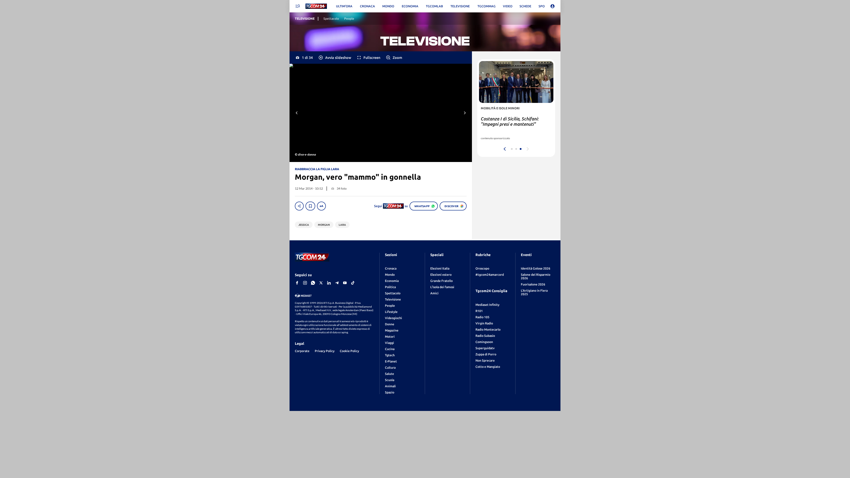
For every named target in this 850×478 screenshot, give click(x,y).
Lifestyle (391, 312)
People (390, 305)
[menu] (297, 6)
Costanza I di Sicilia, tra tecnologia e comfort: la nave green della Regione (515, 124)
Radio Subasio (485, 335)
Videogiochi (393, 318)
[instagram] (305, 283)
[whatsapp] (313, 283)
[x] (321, 283)
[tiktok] (353, 283)
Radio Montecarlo (487, 329)
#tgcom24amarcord (489, 274)
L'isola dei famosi (442, 287)
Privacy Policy (324, 351)
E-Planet (391, 361)
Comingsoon (484, 342)
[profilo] (552, 6)
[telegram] (337, 283)
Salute (389, 374)
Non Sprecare (485, 360)
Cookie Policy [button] (349, 351)
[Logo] (316, 6)
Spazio (389, 392)
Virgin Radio (484, 323)
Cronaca (390, 268)
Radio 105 (482, 317)
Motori (390, 336)
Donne (389, 324)
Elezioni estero (441, 274)
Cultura (390, 367)
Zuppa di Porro (485, 354)
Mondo (390, 274)
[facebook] (297, 283)
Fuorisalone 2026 (533, 284)
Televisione (393, 299)
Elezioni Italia (439, 268)
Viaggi (389, 343)
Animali (390, 386)
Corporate (302, 351)
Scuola (389, 380)
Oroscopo (482, 268)
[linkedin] (329, 283)
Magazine (391, 330)
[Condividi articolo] (299, 206)
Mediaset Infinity (487, 304)
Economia (392, 281)
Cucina (389, 349)
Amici (434, 293)
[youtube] (345, 283)
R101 (479, 311)
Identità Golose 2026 (535, 268)
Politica (390, 287)
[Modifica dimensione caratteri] (321, 206)
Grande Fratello (441, 281)
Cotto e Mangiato (487, 366)
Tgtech (390, 355)
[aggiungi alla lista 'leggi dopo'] (310, 206)
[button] (334, 57)
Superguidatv (485, 348)
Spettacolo (392, 293)
